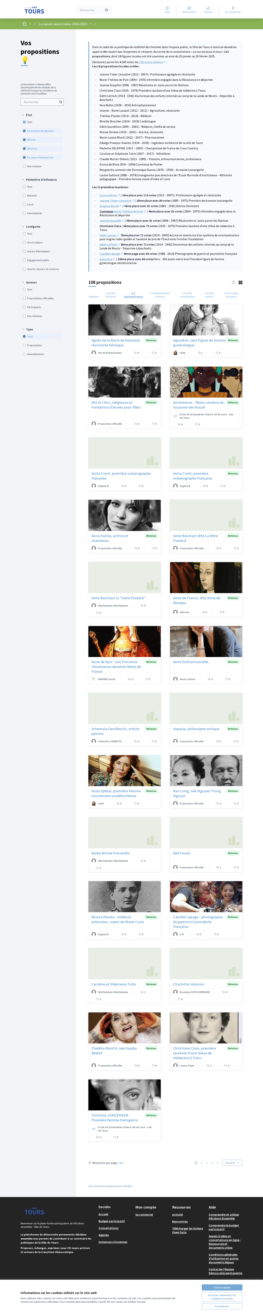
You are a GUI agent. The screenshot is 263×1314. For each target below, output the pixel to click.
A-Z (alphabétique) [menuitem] (133, 294)
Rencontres (180, 1221)
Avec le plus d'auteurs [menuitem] (231, 294)
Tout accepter (222, 1287)
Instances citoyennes (113, 1242)
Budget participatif (112, 1221)
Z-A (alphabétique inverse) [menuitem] (160, 294)
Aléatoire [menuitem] (93, 296)
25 (120, 1163)
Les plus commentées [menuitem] (187, 294)
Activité (177, 1214)
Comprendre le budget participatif (224, 1227)
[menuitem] (42, 102)
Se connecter (144, 1214)
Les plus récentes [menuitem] (111, 294)
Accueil (103, 1214)
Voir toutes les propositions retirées (110, 1186)
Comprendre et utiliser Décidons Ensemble (224, 1216)
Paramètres (222, 1306)
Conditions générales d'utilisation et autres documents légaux (223, 1258)
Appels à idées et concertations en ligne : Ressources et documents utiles (225, 1242)
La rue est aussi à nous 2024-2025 (63, 24)
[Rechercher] (106, 10)
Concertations (108, 1228)
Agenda (104, 1235)
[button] (27, 115)
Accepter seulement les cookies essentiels (222, 1296)
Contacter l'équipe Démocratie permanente (225, 1271)
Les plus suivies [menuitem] (209, 294)
